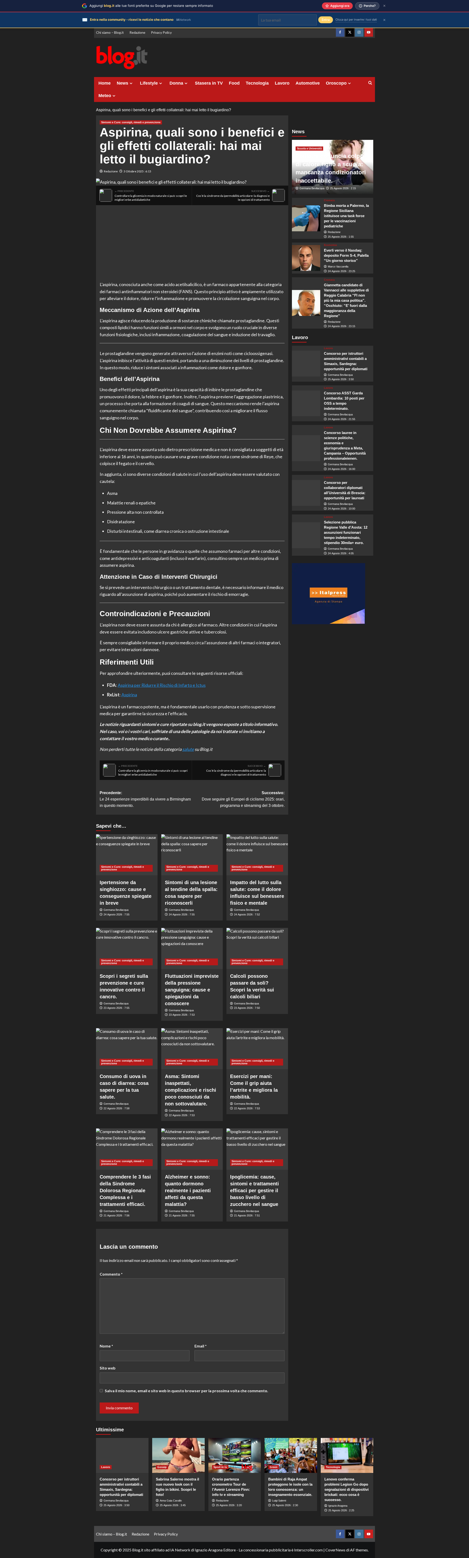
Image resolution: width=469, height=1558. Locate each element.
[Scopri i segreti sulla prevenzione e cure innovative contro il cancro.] (127, 948)
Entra (326, 20)
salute (188, 749)
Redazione (137, 32)
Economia (330, 245)
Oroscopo (336, 83)
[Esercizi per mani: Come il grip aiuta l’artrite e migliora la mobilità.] (257, 1048)
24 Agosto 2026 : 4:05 (341, 553)
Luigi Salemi (279, 1500)
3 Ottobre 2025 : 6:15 (137, 171)
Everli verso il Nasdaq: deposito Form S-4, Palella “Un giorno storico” (346, 255)
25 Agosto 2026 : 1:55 (341, 236)
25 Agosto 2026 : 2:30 (285, 1505)
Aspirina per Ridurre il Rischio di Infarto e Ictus (162, 685)
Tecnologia (257, 83)
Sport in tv (220, 1467)
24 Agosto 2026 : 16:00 (341, 468)
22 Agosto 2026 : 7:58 (116, 1108)
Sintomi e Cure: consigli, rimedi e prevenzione (130, 122)
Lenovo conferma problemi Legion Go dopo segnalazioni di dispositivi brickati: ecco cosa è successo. (346, 1489)
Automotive (308, 83)
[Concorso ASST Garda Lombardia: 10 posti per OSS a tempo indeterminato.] (306, 403)
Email (200, 1346)
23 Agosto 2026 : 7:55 (116, 1007)
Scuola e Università (309, 148)
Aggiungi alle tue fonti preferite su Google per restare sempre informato (151, 6)
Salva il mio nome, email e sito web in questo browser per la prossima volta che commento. (186, 1390)
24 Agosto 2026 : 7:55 (116, 914)
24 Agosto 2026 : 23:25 (341, 271)
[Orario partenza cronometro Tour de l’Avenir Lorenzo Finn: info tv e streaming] (234, 1455)
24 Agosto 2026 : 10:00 (341, 508)
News (122, 83)
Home (104, 83)
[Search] (370, 83)
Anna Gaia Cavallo (171, 1500)
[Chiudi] (384, 5)
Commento (111, 1274)
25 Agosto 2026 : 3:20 (229, 1505)
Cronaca (329, 200)
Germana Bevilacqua (116, 909)
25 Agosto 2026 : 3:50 (341, 379)
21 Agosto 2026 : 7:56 (116, 1215)
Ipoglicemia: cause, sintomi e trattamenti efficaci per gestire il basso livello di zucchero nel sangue (254, 1190)
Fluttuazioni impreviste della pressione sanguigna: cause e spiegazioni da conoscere (192, 989)
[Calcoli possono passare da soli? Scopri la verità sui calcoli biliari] (257, 948)
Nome (106, 1346)
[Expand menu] (131, 83)
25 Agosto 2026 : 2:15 (343, 188)
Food (234, 83)
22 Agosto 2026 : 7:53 (182, 1115)
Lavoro (282, 83)
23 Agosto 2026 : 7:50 (247, 1007)
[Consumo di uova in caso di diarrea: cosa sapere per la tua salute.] (127, 1048)
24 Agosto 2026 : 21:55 (341, 419)
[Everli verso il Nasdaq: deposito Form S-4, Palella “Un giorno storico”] (306, 258)
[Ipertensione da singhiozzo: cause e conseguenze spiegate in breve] (127, 854)
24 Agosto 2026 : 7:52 (247, 914)
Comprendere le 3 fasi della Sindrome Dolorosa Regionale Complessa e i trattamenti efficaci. (125, 1190)
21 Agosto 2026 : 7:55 (182, 1215)
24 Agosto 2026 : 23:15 (341, 326)
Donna (176, 83)
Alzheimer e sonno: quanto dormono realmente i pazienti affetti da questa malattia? (188, 1190)
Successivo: (243, 799)
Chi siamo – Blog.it (110, 32)
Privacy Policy (161, 32)
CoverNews (335, 1549)
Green (273, 1467)
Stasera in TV (209, 83)
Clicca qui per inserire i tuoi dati (356, 19)
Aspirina (129, 694)
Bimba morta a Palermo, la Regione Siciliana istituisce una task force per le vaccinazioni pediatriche (346, 215)
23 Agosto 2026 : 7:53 (182, 1014)
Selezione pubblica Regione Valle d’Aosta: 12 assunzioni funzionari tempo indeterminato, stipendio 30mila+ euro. (345, 532)
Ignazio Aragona (337, 1505)
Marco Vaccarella (338, 266)
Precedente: (145, 799)
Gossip (162, 1467)
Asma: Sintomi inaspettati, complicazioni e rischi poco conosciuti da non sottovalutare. (190, 1090)
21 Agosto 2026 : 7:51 (247, 1215)
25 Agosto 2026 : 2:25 (341, 1510)
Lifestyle (149, 83)
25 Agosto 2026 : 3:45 (173, 1505)
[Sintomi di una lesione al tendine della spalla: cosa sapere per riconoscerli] (192, 854)
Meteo (104, 95)
